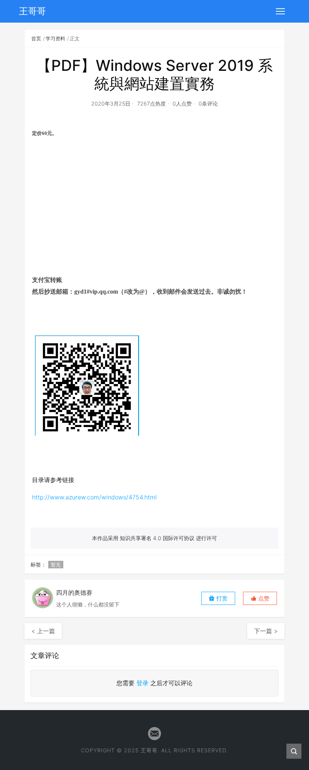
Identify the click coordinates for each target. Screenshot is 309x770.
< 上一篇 (43, 631)
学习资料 (55, 38)
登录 (142, 683)
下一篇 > (266, 631)
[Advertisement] (154, 215)
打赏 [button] (221, 598)
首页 (36, 38)
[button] (260, 598)
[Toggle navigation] (280, 11)
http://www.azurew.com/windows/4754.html (94, 497)
